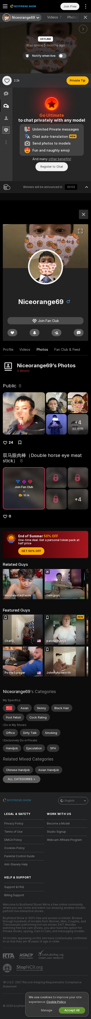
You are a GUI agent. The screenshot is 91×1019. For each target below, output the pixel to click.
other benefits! (60, 159)
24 (11, 442)
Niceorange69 (16, 691)
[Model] (83, 214)
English (69, 800)
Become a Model (58, 823)
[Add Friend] (56, 332)
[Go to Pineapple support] (8, 968)
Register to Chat (51, 166)
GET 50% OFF (31, 551)
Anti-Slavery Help (16, 864)
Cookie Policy (56, 1002)
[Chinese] (9, 708)
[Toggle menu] (5, 6)
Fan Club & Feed (67, 349)
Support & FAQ (14, 887)
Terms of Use (13, 831)
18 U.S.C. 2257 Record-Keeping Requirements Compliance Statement (42, 984)
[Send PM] (79, 332)
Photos (75, 17)
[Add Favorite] (7, 80)
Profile (8, 349)
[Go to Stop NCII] (30, 968)
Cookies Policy (14, 848)
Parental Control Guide (19, 856)
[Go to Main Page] (28, 6)
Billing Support (14, 895)
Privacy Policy (13, 823)
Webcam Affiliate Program (64, 840)
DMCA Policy (13, 840)
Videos (54, 17)
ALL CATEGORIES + (21, 779)
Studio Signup (56, 831)
